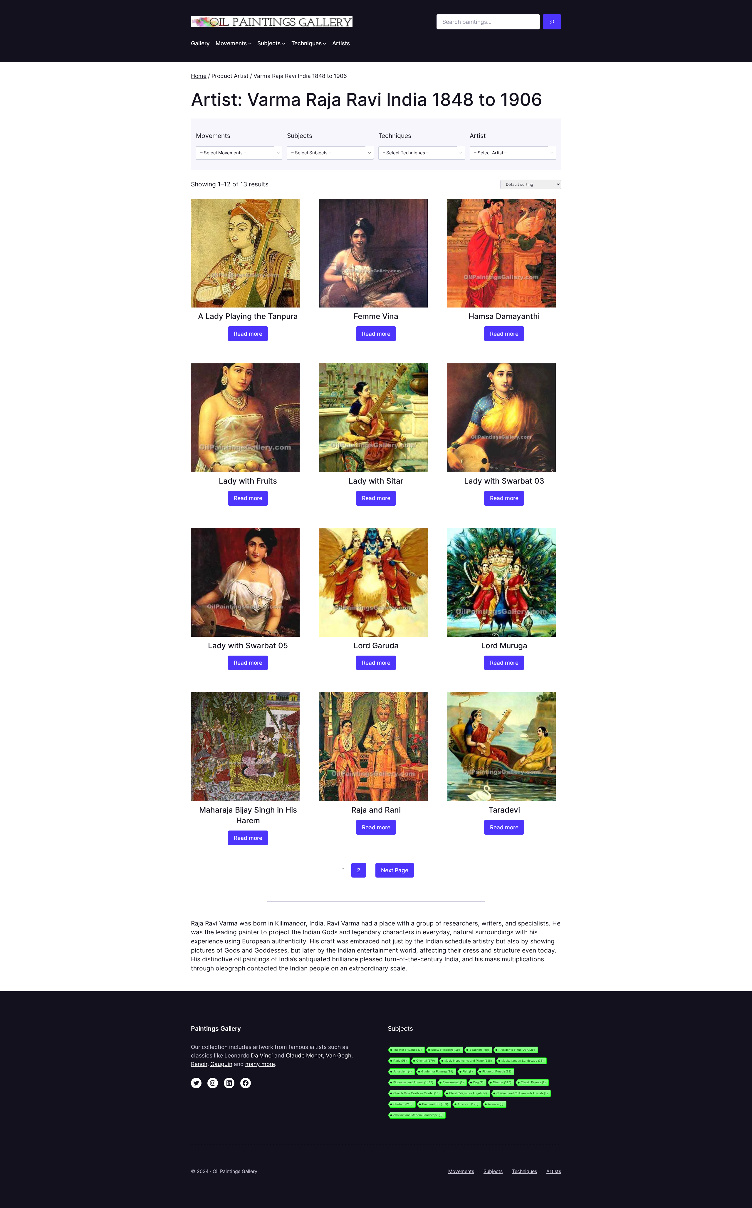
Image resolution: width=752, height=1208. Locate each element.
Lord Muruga (504, 645)
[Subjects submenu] (284, 43)
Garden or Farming (437, 1071)
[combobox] (239, 153)
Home (199, 75)
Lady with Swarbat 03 (504, 480)
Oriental (425, 1060)
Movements (461, 1171)
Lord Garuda (376, 645)
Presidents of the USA (516, 1049)
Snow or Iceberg (445, 1049)
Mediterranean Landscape (522, 1060)
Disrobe (502, 1082)
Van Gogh (338, 1055)
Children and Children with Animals (522, 1093)
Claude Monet (304, 1055)
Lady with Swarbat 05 (248, 645)
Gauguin (221, 1063)
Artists (553, 1171)
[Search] (552, 21)
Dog (478, 1082)
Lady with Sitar (376, 480)
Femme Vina (376, 316)
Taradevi (504, 809)
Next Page (394, 870)
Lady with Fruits (248, 480)
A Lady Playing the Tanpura (248, 316)
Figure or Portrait (496, 1071)
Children (402, 1104)
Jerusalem (402, 1071)
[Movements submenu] (250, 43)
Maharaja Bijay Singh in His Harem (248, 815)
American (468, 1104)
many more (260, 1063)
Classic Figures (533, 1082)
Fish (468, 1071)
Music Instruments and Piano (468, 1060)
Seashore (479, 1049)
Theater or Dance (407, 1049)
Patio (400, 1060)
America (495, 1104)
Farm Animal (453, 1082)
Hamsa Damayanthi (504, 316)
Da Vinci (262, 1055)
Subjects (493, 1171)
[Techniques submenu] (324, 43)
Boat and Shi (435, 1104)
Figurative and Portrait (413, 1082)
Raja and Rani (376, 809)
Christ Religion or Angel (468, 1093)
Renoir (199, 1063)
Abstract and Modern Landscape (417, 1115)
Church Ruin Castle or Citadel (416, 1093)
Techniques (524, 1171)
